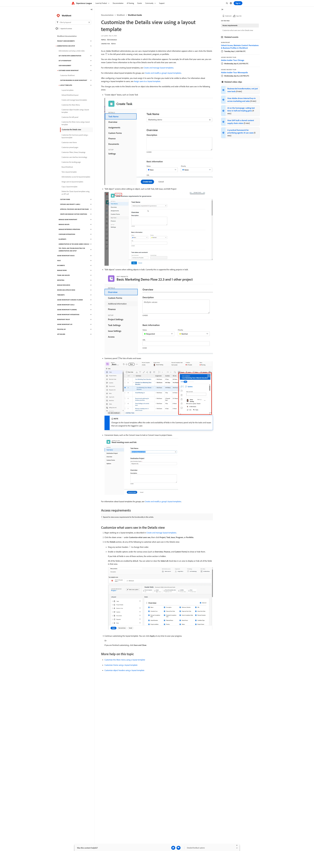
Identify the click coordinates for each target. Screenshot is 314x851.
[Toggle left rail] (91, 9)
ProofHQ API (61, 329)
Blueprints (62, 239)
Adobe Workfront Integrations (68, 314)
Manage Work (62, 270)
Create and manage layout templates (158, 67)
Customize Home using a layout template (121, 665)
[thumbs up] (173, 848)
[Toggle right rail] (222, 9)
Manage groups (64, 224)
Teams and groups (63, 275)
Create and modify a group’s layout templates (163, 73)
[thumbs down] (179, 848)
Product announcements (66, 41)
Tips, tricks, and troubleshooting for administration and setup (72, 249)
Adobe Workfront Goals (65, 305)
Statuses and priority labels (70, 204)
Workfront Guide (135, 15)
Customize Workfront (67, 75)
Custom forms (65, 199)
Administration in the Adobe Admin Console (74, 244)
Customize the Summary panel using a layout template (75, 136)
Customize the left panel (70, 117)
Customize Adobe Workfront (69, 70)
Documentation (107, 15)
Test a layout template (69, 172)
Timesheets (61, 295)
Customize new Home (69, 142)
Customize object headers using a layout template (124, 670)
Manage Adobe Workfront (68, 219)
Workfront (121, 15)
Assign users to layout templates (72, 182)
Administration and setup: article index (72, 51)
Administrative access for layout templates (76, 177)
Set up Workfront (65, 61)
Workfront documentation (67, 36)
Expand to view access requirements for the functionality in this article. (128, 517)
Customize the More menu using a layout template (125, 659)
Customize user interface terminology (74, 157)
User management (65, 65)
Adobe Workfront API (64, 324)
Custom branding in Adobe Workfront (73, 80)
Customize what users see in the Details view (237, 30)
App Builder (61, 334)
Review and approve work (66, 290)
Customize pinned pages (70, 147)
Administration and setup (66, 46)
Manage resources (63, 285)
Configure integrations (67, 234)
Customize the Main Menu (71, 105)
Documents (61, 265)
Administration (112, 40)
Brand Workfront (67, 167)
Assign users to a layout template (147, 81)
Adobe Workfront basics (66, 255)
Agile (59, 260)
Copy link (239, 16)
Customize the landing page (71, 162)
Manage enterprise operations (69, 229)
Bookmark (228, 16)
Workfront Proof (63, 319)
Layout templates (66, 85)
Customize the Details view (71, 129)
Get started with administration (70, 56)
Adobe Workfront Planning (67, 310)
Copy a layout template (69, 187)
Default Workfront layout (70, 95)
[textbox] (73, 22)
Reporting (60, 280)
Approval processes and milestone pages (74, 209)
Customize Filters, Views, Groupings (73, 152)
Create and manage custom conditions (73, 214)
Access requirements (229, 25)
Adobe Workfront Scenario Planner (70, 300)
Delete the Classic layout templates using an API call (75, 192)
